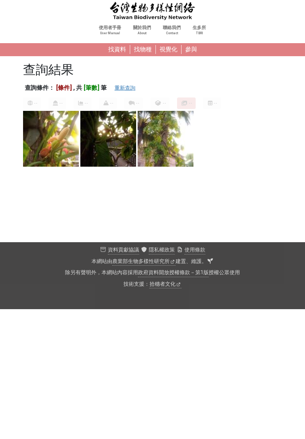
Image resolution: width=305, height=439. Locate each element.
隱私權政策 (162, 250)
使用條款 (194, 250)
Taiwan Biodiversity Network (152, 11)
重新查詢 (125, 88)
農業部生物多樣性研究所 (141, 261)
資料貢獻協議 (123, 250)
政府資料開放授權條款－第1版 (173, 272)
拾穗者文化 (163, 284)
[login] (210, 261)
